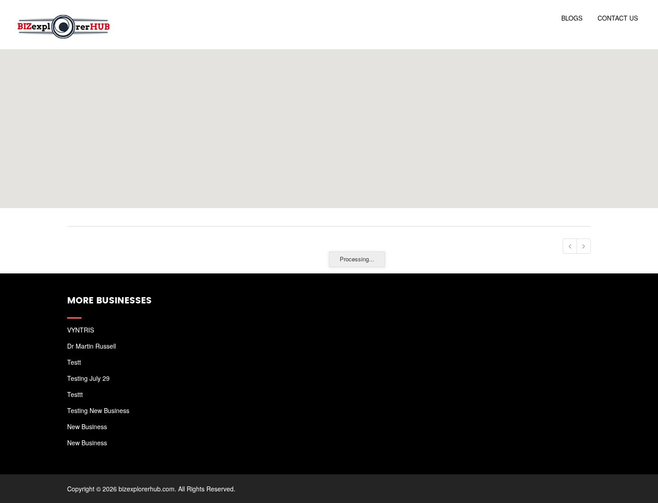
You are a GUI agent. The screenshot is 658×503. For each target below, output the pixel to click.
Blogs (571, 17)
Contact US (618, 17)
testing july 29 (88, 378)
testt (74, 362)
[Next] (584, 246)
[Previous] (570, 246)
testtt (75, 394)
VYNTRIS (80, 329)
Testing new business (98, 410)
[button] (329, 123)
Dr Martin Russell (91, 345)
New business (87, 426)
